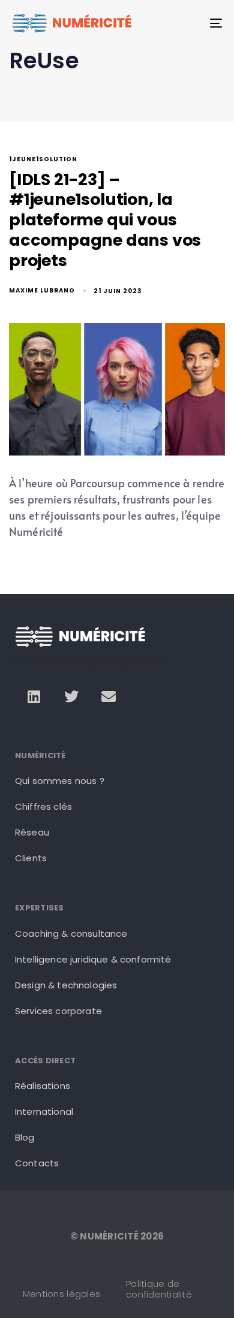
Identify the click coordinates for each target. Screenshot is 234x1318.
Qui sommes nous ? (59, 780)
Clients (31, 858)
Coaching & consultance (71, 933)
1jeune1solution (43, 160)
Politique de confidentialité (159, 1289)
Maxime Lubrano (42, 290)
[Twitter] (71, 696)
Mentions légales (61, 1293)
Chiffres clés (43, 806)
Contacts (37, 1163)
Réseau (32, 832)
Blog (25, 1137)
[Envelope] (108, 696)
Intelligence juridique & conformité (93, 959)
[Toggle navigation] (187, 23)
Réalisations (42, 1085)
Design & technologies (66, 985)
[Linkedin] (33, 696)
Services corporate (58, 1011)
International (44, 1111)
